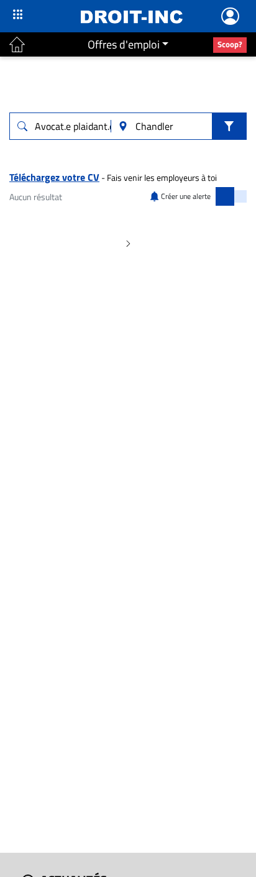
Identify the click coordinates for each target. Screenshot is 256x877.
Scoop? (229, 44)
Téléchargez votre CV (54, 177)
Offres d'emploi (124, 44)
